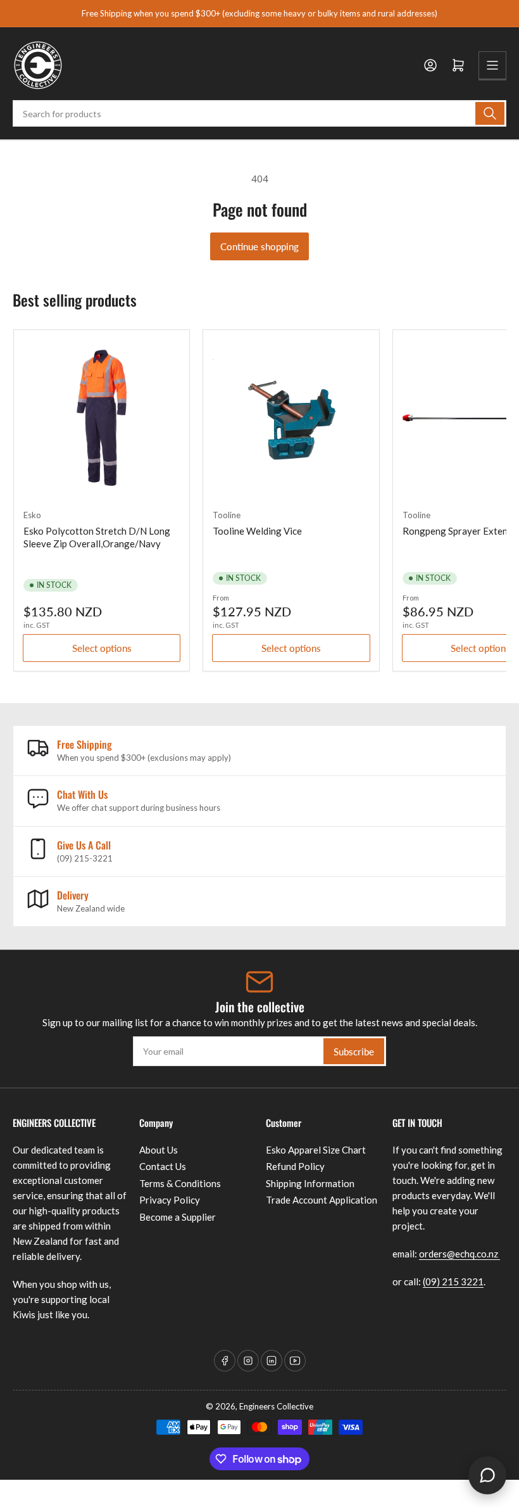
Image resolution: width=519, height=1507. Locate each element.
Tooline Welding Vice (257, 531)
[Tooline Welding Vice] (291, 418)
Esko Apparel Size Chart (316, 1149)
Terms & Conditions (180, 1183)
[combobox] (259, 113)
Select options (102, 648)
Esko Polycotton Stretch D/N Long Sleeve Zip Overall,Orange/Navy (96, 537)
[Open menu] (492, 65)
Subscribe (354, 1051)
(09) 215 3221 (453, 1281)
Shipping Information (310, 1183)
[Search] (490, 113)
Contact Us (162, 1166)
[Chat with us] (487, 1475)
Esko (32, 515)
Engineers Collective (276, 1406)
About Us (158, 1149)
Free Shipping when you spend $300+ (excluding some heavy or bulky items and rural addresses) (259, 13)
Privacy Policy (169, 1199)
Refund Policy (295, 1166)
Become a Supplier (177, 1217)
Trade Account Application (321, 1199)
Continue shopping (259, 246)
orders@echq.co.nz (459, 1253)
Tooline (227, 515)
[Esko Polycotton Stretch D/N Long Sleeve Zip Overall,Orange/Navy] (101, 418)
